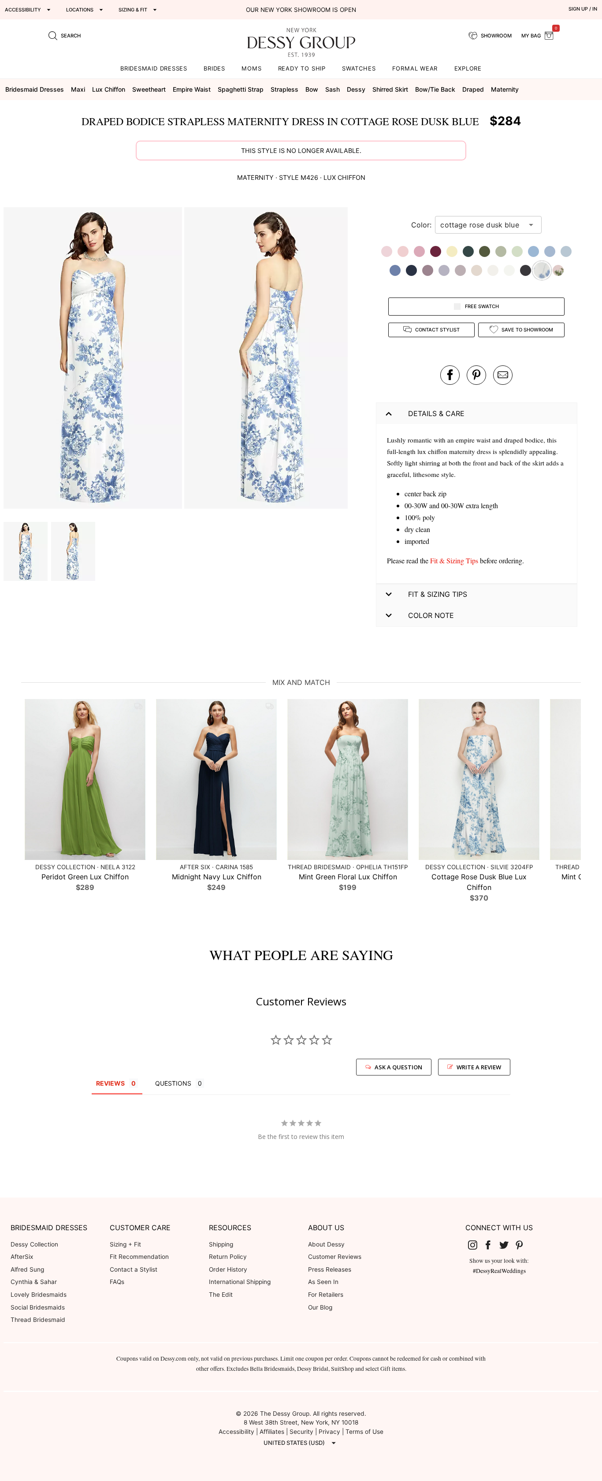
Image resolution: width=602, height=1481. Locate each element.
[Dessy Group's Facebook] (491, 1244)
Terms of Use (364, 1431)
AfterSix (22, 1256)
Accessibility (236, 1431)
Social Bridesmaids (38, 1307)
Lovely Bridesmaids (39, 1294)
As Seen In (323, 1281)
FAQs (117, 1281)
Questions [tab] (173, 1083)
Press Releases (329, 1269)
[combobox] (481, 225)
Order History (228, 1269)
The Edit (221, 1294)
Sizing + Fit (125, 1244)
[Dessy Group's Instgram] (476, 1244)
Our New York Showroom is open (301, 9)
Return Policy (228, 1256)
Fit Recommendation (139, 1256)
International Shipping (240, 1281)
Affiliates (272, 1431)
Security (301, 1431)
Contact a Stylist (133, 1269)
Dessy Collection (34, 1244)
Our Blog (320, 1307)
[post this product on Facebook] (450, 375)
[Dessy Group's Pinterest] (523, 1244)
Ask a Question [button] (398, 1067)
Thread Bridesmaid (38, 1319)
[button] (94, 359)
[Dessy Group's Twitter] (507, 1244)
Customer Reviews (334, 1256)
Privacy (329, 1431)
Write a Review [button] (479, 1067)
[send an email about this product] (503, 375)
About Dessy (326, 1244)
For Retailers (325, 1294)
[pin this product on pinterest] (476, 375)
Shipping (221, 1244)
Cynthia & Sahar (34, 1281)
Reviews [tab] (110, 1083)
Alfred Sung (27, 1269)
